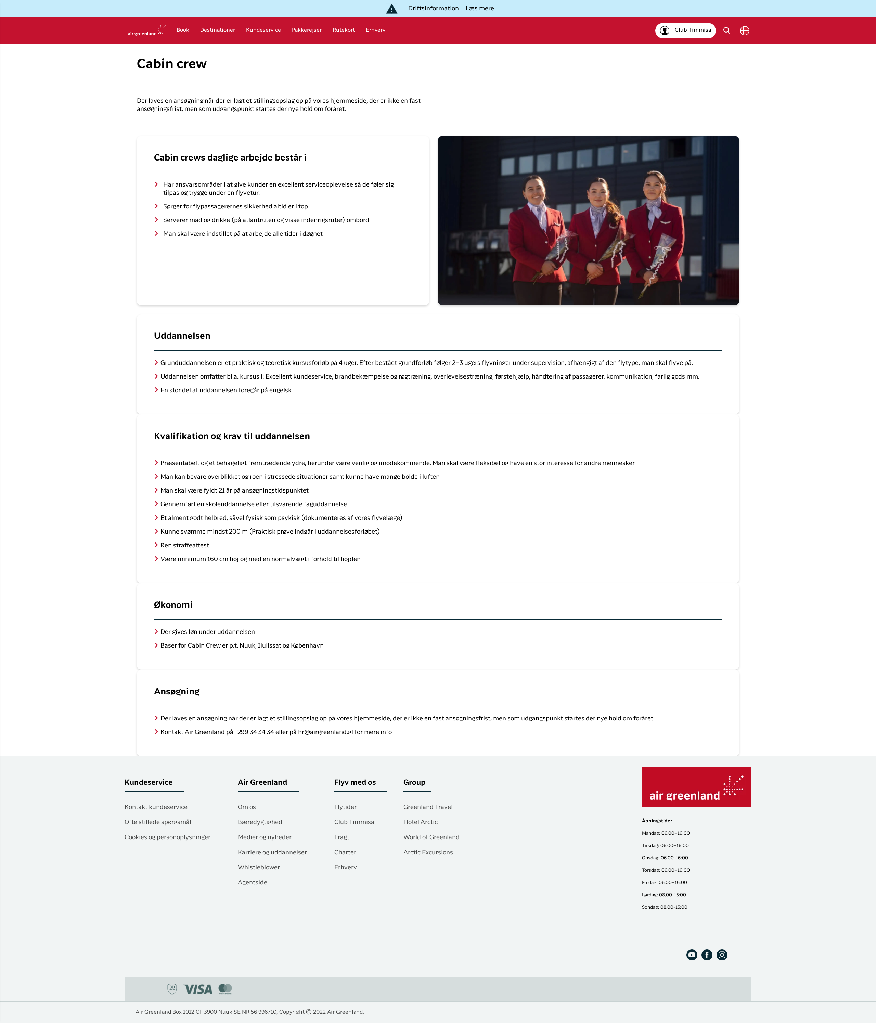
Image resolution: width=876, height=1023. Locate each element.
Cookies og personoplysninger (167, 837)
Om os (247, 807)
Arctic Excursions (428, 852)
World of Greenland (431, 837)
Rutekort (344, 30)
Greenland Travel (428, 807)
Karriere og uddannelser (272, 852)
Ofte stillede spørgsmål (158, 822)
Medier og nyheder (265, 837)
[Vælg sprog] (744, 30)
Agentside (252, 882)
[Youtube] (691, 954)
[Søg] (727, 30)
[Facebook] (706, 954)
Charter (345, 852)
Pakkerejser (307, 30)
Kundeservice (263, 30)
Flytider (345, 807)
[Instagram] (722, 954)
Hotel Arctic (420, 822)
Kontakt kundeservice (156, 807)
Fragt (341, 837)
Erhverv (375, 30)
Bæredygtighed (260, 822)
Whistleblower (259, 867)
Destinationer (217, 30)
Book (183, 30)
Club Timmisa (354, 822)
